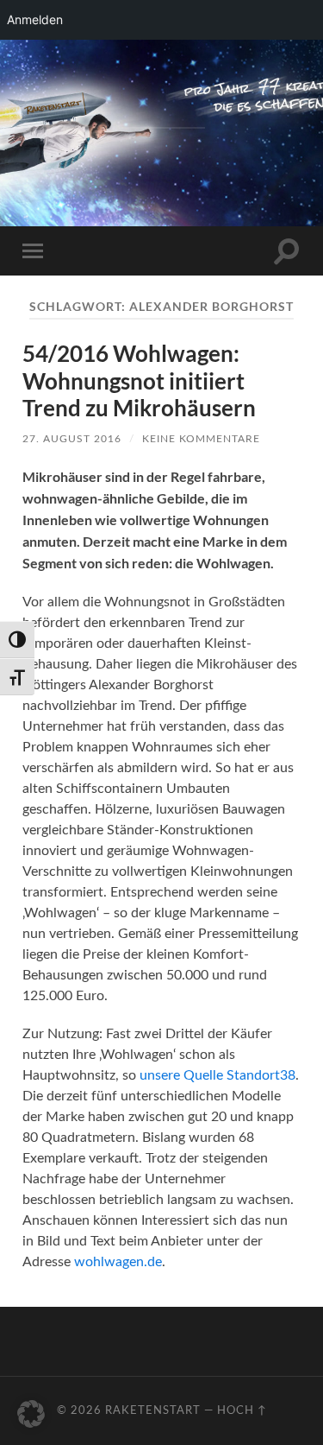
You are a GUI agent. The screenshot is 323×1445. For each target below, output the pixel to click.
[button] (31, 1414)
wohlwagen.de (118, 1262)
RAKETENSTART (161, 103)
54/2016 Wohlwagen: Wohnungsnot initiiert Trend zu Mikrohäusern (139, 380)
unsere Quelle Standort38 (217, 1075)
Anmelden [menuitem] (35, 19)
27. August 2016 (71, 439)
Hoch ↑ (242, 1410)
